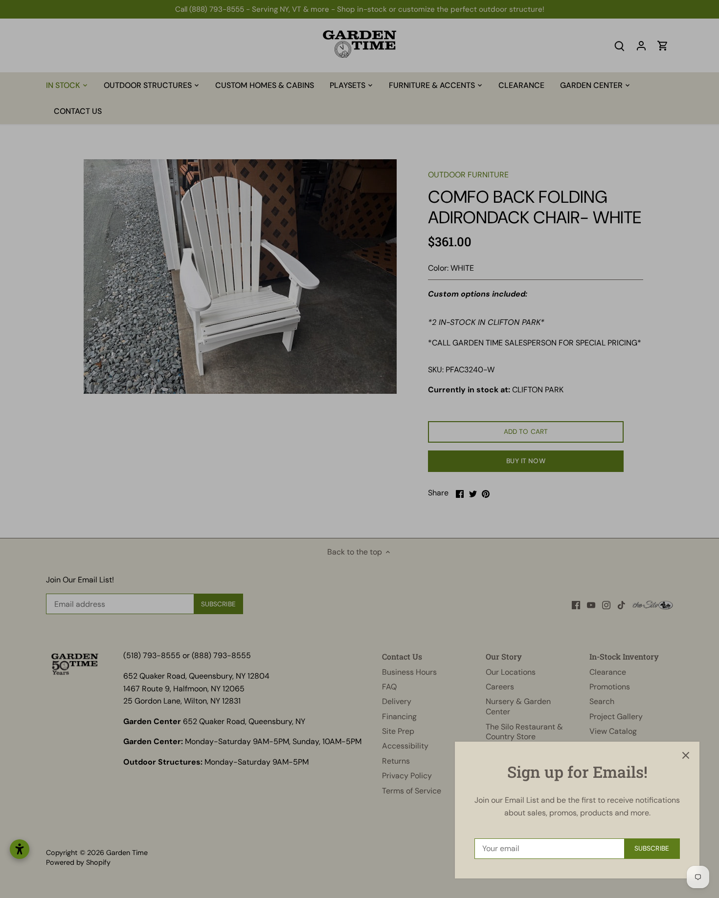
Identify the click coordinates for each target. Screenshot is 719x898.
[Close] (686, 755)
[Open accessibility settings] (19, 849)
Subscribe (651, 848)
